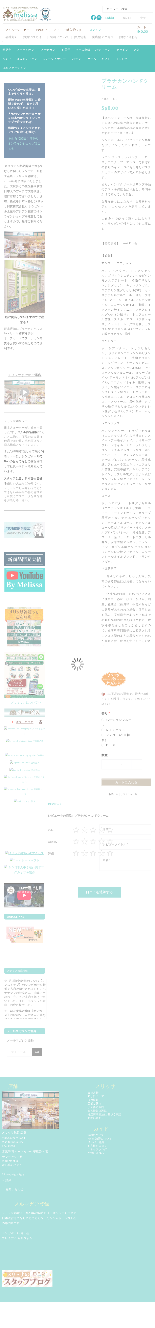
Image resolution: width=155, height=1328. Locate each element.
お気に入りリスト (48, 30)
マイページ (12, 30)
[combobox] (128, 9)
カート (28, 30)
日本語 (109, 18)
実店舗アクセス (103, 37)
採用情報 (80, 37)
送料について (59, 37)
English (127, 18)
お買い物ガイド (34, 37)
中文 (143, 18)
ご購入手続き (72, 30)
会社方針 (11, 37)
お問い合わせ (128, 37)
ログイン (95, 30)
